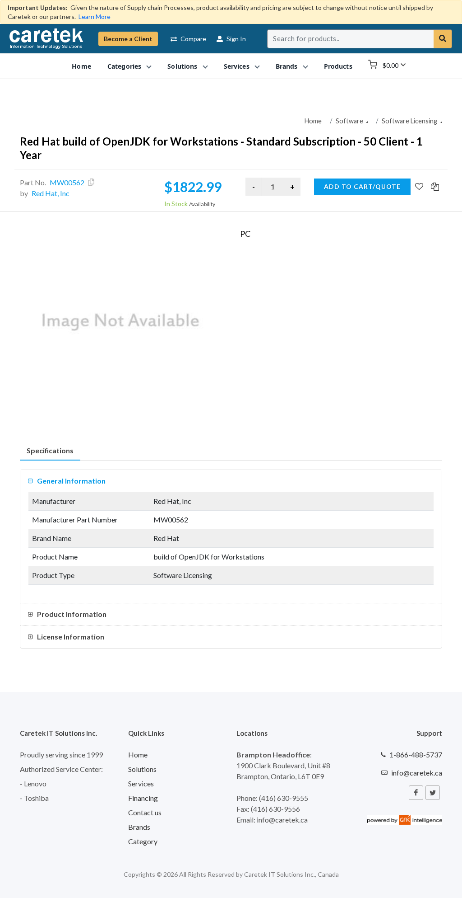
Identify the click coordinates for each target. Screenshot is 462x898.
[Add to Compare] (435, 187)
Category (142, 841)
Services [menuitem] (236, 66)
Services (141, 783)
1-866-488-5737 (415, 754)
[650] (121, 322)
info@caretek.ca (416, 772)
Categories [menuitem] (124, 66)
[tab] (50, 451)
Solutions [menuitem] (182, 66)
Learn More (95, 16)
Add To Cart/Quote (362, 186)
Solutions (142, 769)
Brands (139, 827)
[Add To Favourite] (419, 187)
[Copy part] (91, 182)
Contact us (145, 812)
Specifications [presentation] (50, 450)
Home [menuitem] (81, 66)
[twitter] (432, 792)
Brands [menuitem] (287, 66)
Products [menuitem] (338, 66)
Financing (143, 798)
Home (313, 121)
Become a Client (128, 38)
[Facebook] (416, 792)
